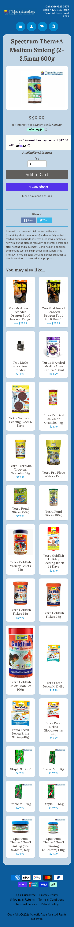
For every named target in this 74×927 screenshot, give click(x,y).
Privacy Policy (48, 895)
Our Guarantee (26, 895)
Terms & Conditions (51, 899)
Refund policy (50, 904)
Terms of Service (26, 904)
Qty (37, 158)
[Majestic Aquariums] (20, 11)
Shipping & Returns (22, 899)
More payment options (37, 195)
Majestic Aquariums (42, 914)
